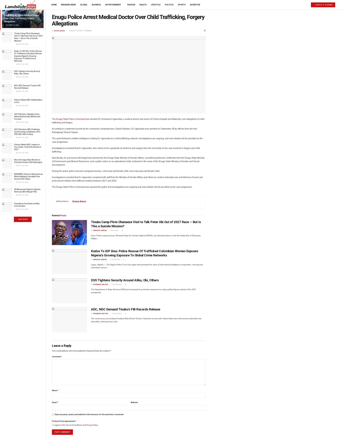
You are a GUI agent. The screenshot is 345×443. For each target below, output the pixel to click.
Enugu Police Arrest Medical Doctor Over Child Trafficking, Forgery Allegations (21, 18)
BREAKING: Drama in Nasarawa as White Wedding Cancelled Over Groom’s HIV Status (28, 176)
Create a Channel (324, 5)
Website (134, 402)
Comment (57, 356)
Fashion (131, 5)
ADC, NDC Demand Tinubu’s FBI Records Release (125, 309)
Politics (169, 5)
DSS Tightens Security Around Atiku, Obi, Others (125, 280)
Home (54, 5)
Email (55, 402)
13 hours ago (116, 313)
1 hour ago (114, 230)
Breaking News (68, 5)
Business (96, 5)
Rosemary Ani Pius (100, 284)
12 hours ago (116, 284)
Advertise (195, 5)
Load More (23, 219)
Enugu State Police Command (70, 119)
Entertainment (113, 5)
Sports (182, 5)
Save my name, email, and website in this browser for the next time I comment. (89, 414)
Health (143, 5)
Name (55, 390)
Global (83, 5)
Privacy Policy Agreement (64, 421)
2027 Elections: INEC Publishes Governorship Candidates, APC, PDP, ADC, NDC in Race (27, 131)
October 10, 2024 (75, 31)
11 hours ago (114, 259)
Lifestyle (156, 5)
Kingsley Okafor (100, 230)
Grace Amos (59, 31)
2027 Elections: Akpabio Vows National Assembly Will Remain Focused (27, 116)
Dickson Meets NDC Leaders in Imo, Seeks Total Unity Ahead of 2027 (27, 146)
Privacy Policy (92, 425)
